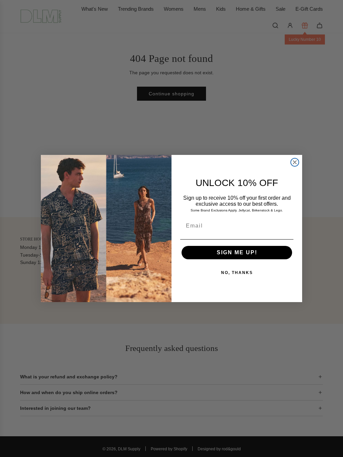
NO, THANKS (237, 272)
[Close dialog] (295, 162)
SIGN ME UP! (237, 252)
